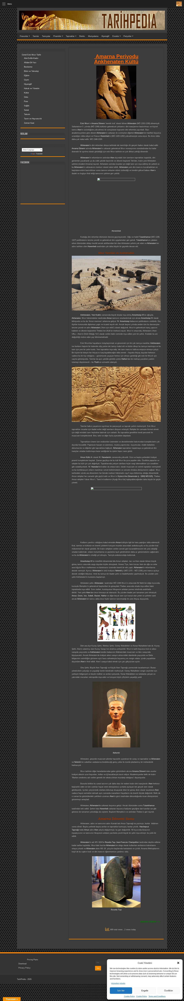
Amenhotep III (138, 315)
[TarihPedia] (92, 19)
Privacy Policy (24, 968)
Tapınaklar (70, 36)
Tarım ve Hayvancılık (33, 119)
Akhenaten (131, 123)
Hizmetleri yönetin (118, 983)
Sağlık (26, 106)
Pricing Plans (32, 960)
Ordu (26, 97)
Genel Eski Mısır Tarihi (31, 55)
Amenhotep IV (147, 318)
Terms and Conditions (157, 996)
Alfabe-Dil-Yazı (30, 62)
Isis (85, 596)
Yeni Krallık (96, 315)
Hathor (124, 359)
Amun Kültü (85, 457)
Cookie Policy (129, 996)
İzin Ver (120, 990)
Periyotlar (127, 36)
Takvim (27, 114)
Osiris (80, 596)
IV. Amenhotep (123, 321)
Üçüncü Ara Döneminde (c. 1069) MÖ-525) (135, 476)
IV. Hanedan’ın (94, 467)
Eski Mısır (84, 123)
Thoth (96, 362)
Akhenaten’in (95, 805)
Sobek (90, 596)
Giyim (26, 80)
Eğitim (26, 75)
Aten (79, 130)
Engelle (144, 990)
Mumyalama (93, 36)
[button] (178, 962)
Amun (109, 318)
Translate (39, 154)
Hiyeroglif (105, 36)
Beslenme (28, 67)
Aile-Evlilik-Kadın (31, 58)
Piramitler (57, 36)
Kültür (26, 93)
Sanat (26, 110)
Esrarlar (115, 36)
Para (26, 101)
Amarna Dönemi (98, 123)
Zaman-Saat (29, 123)
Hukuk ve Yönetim (31, 88)
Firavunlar (24, 36)
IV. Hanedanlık (105, 457)
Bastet (97, 596)
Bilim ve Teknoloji (31, 71)
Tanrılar (36, 36)
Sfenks (82, 36)
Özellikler (168, 990)
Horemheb (104, 136)
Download (22, 964)
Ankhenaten (85, 315)
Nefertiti (118, 571)
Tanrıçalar (46, 36)
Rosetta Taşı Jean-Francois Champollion (122, 842)
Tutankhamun (145, 237)
